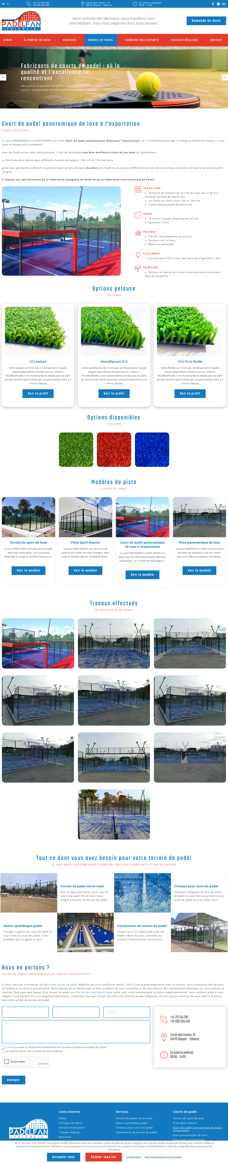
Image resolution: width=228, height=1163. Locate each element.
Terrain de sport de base (28, 542)
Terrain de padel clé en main (134, 1118)
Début (8, 40)
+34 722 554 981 (41, 2)
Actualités (65, 1136)
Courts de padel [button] (101, 40)
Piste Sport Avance (85, 542)
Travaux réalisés (184, 40)
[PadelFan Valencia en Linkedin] (223, 4)
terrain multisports (93, 992)
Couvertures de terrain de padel (136, 1132)
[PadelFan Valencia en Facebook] (213, 4)
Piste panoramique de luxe (199, 542)
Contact (216, 40)
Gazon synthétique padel (132, 1122)
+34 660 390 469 (41, 5)
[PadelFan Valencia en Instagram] (218, 4)
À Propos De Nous (37, 40)
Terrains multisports (142, 40)
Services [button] (69, 40)
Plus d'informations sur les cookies (163, 1157)
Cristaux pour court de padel (134, 1127)
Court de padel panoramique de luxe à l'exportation (142, 544)
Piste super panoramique (189, 1139)
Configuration (133, 1157)
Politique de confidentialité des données (49, 1047)
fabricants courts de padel (60, 984)
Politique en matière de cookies (90, 1047)
